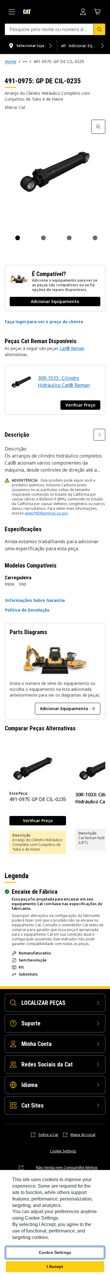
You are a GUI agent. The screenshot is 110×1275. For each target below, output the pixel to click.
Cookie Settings (63, 1151)
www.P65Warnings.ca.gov (46, 513)
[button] (44, 322)
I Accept (55, 1266)
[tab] (17, 238)
